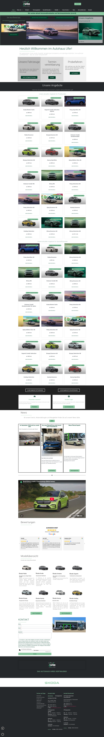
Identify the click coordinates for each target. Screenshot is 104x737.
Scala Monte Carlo (28, 109)
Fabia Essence (28, 135)
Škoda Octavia (57, 573)
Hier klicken (36, 650)
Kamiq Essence (75, 207)
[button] (79, 29)
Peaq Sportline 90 (75, 109)
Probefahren (75, 61)
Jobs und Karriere (82, 10)
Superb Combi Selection (29, 353)
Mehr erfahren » (28, 115)
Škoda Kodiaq (73, 598)
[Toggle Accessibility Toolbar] (2, 728)
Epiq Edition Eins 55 (75, 160)
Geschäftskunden (47, 10)
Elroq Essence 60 (52, 231)
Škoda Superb (73, 573)
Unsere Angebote (52, 85)
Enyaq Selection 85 (29, 160)
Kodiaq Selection (29, 231)
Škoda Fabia (23, 573)
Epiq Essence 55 (52, 207)
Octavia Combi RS (28, 183)
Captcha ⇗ (48, 651)
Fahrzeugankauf (36, 10)
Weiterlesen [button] (40, 548)
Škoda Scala (39, 573)
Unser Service (65, 10)
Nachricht (20, 632)
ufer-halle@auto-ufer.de (56, 707)
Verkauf (27, 10)
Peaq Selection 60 (28, 207)
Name (19, 624)
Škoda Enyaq (23, 598)
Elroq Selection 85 (75, 231)
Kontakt (90, 10)
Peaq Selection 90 (75, 183)
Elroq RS (52, 183)
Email (19, 628)
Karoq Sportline (52, 160)
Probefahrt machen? (35, 399)
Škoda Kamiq (40, 598)
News (74, 10)
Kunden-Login (69, 399)
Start (13, 10)
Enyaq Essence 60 (52, 135)
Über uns (19, 10)
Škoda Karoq (57, 598)
